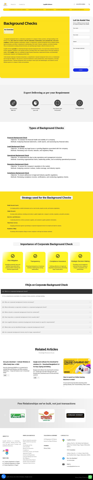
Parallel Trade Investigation (29, 461)
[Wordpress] (7, 455)
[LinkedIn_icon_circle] (7, 453)
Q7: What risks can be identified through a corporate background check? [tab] (23, 327)
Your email (75, 34)
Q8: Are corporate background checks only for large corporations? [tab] (21, 332)
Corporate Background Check (30, 456)
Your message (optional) (78, 48)
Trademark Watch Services (29, 463)
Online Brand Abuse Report (29, 459)
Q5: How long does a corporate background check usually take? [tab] (21, 317)
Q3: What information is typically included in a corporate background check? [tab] (24, 307)
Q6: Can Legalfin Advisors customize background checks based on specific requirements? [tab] (28, 322)
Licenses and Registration (29, 454)
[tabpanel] (46, 297)
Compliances (26, 450)
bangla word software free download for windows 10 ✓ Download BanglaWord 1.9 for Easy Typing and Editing (46, 364)
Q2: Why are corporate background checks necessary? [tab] (18, 302)
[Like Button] (5, 375)
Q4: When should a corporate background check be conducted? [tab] (20, 312)
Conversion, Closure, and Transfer (31, 451)
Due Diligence (26, 458)
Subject (75, 41)
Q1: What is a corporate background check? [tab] (15, 291)
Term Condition (86, 477)
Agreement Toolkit (27, 453)
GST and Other (26, 446)
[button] (5, 415)
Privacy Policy (78, 477)
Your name (75, 28)
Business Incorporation (28, 448)
